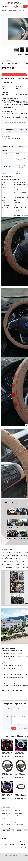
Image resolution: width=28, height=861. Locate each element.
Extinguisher (4, 810)
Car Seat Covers (18, 813)
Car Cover (17, 810)
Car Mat (25, 830)
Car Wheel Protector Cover (8, 834)
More (2, 850)
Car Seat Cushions (5, 813)
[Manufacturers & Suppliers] (14, 2)
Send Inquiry (14, 75)
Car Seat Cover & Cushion (8, 830)
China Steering (17, 841)
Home (2, 10)
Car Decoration (24, 10)
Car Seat (19, 830)
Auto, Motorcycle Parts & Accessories (12, 10)
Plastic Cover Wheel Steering (9, 847)
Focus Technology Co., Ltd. (18, 855)
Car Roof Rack (4, 815)
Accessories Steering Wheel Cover (10, 844)
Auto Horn (17, 815)
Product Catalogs (22, 807)
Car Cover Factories (7, 841)
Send (14, 728)
